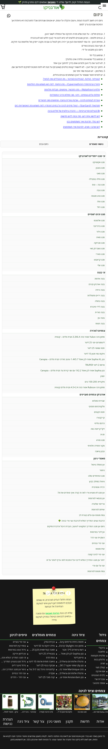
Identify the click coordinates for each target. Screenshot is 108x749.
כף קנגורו (101, 417)
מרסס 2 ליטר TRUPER (95, 364)
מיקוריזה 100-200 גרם (95, 381)
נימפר (102, 470)
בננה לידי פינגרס (97, 306)
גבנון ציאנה (100, 451)
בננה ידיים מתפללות (96, 295)
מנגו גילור (100, 231)
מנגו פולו (101, 201)
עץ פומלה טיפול (98, 464)
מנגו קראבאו (99, 259)
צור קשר (38, 721)
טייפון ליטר (79, 657)
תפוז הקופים (99, 412)
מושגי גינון (54, 721)
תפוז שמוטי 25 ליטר (96, 348)
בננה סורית (100, 312)
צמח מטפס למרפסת (96, 571)
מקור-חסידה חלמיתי (96, 445)
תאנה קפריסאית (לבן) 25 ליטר (41, 649)
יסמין (102, 376)
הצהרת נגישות (8, 721)
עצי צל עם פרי (98, 565)
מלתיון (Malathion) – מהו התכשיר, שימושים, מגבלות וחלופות (72, 89)
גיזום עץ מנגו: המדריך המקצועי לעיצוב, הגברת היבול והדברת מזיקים (76, 526)
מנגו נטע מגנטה (98, 195)
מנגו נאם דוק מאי (97, 248)
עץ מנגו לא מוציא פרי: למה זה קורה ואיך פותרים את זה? (81, 492)
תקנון (69, 721)
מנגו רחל (101, 207)
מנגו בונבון (100, 167)
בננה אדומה (99, 278)
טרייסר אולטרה (98, 503)
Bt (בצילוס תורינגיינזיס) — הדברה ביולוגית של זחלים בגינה (74, 110)
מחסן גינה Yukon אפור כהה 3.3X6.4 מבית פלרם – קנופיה (80, 336)
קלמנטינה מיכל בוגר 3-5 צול (42, 669)
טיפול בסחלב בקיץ (97, 481)
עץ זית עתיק (49, 641)
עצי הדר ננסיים (19, 673)
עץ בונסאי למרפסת (96, 498)
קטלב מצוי (100, 667)
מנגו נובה (101, 190)
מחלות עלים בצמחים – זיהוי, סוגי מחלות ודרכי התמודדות (75, 94)
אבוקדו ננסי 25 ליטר (45, 665)
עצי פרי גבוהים (98, 543)
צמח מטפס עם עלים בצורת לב (92, 515)
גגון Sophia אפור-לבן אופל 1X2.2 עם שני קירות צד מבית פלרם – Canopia (72, 370)
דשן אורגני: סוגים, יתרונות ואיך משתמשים (81, 126)
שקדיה (52, 673)
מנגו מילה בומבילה (97, 179)
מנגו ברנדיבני (99, 226)
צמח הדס (50, 657)
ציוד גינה (23, 721)
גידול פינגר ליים (19, 665)
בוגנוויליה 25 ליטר (47, 653)
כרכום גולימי (99, 423)
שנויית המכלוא (98, 400)
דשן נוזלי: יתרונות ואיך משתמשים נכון (83, 121)
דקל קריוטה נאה (98, 428)
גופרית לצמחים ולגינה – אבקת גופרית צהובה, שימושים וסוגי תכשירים (69, 100)
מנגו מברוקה (99, 242)
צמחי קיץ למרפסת (17, 645)
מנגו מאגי (101, 173)
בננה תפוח (100, 323)
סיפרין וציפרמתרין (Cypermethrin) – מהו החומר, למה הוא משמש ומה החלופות (63, 84)
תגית (102, 434)
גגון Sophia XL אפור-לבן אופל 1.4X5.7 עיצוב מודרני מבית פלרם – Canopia (72, 359)
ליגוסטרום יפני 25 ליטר (95, 342)
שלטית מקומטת (98, 655)
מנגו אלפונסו (99, 220)
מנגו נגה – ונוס (98, 184)
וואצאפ (52, 2)
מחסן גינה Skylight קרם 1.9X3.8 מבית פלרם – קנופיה (59, 645)
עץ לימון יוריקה (19, 653)
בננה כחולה (100, 301)
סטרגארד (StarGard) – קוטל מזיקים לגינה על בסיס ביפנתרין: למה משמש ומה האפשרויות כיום (57, 105)
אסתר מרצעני (99, 683)
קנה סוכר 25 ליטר (46, 677)
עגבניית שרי (99, 679)
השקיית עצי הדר (97, 537)
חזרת (103, 663)
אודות (100, 721)
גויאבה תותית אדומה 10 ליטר (42, 661)
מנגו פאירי (100, 254)
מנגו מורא (100, 440)
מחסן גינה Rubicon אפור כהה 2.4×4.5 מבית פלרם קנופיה (79, 387)
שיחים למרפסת (98, 509)
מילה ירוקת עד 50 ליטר (44, 645)
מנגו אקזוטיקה (99, 162)
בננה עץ (101, 317)
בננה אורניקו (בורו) (97, 284)
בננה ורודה (100, 289)
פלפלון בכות (99, 659)
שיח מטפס (100, 548)
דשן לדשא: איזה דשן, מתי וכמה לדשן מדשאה (80, 116)
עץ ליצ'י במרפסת (97, 531)
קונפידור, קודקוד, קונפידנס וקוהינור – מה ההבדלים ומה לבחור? (71, 78)
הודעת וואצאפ (52, 613)
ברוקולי (102, 647)
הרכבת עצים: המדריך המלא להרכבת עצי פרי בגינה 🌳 (81, 520)
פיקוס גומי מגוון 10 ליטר (94, 353)
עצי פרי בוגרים (19, 641)
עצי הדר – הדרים (18, 677)
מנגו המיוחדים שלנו (96, 475)
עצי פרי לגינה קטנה (96, 554)
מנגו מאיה (100, 237)
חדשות (84, 721)
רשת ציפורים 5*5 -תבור (73, 649)
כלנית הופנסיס (98, 675)
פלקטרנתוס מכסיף (97, 406)
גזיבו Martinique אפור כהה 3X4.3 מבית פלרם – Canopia (57, 669)
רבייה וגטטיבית (98, 487)
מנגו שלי (101, 265)
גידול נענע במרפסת (17, 649)
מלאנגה (101, 651)
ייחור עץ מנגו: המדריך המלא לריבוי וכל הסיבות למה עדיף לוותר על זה (75, 560)
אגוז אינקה (100, 671)
